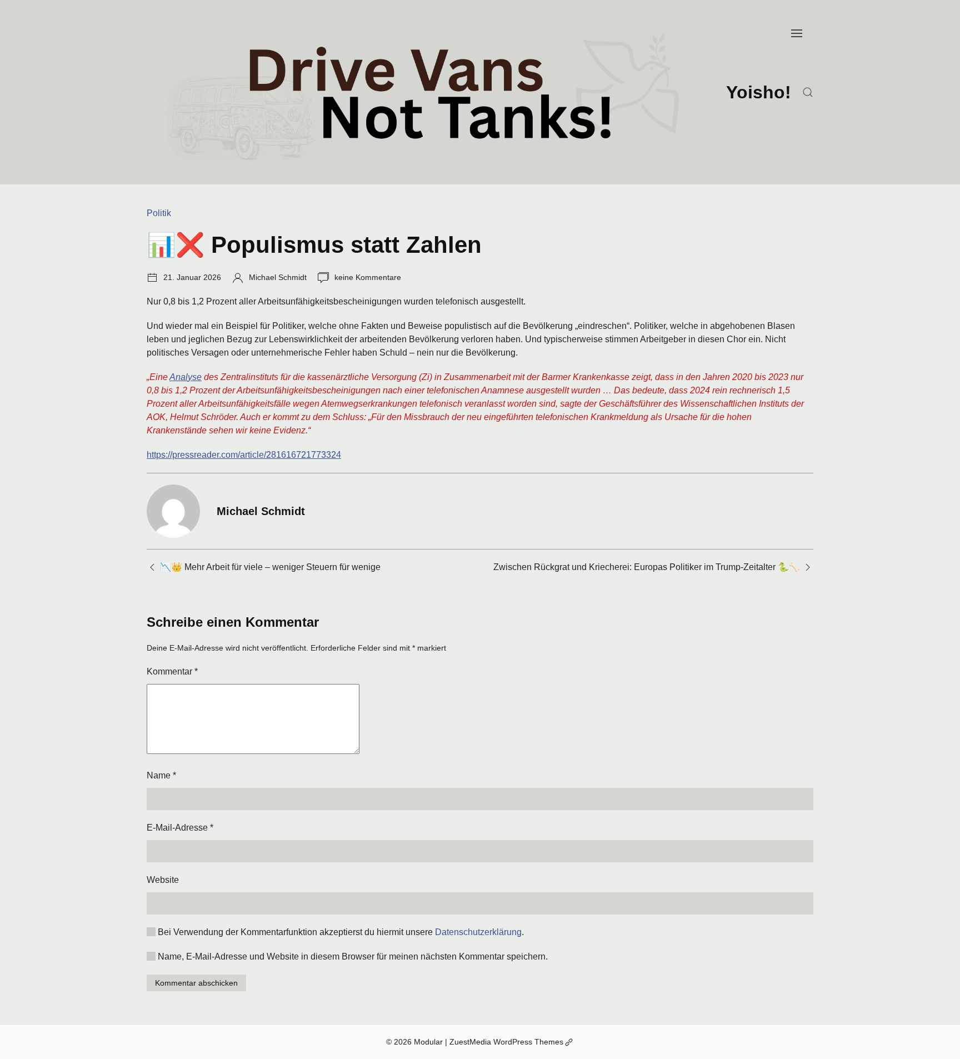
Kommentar (172, 671)
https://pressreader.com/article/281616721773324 (244, 454)
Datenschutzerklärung (478, 932)
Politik (159, 213)
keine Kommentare (367, 277)
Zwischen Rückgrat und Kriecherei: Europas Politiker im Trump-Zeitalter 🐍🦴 (646, 567)
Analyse (185, 377)
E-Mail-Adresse (180, 827)
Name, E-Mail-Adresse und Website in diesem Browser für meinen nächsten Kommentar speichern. (353, 956)
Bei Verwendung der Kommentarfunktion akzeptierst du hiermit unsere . (341, 932)
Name (161, 775)
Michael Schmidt (278, 277)
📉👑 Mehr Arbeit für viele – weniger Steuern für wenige (270, 567)
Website (163, 880)
